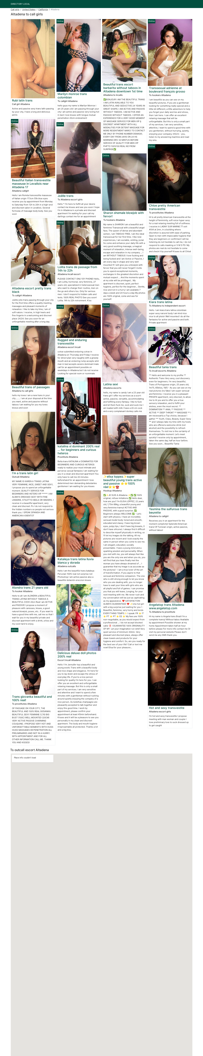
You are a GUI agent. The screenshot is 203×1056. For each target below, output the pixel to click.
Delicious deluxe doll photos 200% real (77, 654)
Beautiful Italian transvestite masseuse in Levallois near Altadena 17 (31, 183)
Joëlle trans (65, 196)
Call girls (15, 9)
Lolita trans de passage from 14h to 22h (77, 268)
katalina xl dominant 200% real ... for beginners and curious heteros (79, 450)
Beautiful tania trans (163, 367)
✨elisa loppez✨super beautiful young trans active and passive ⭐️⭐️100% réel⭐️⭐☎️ (122, 482)
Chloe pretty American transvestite (164, 207)
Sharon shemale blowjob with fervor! (123, 214)
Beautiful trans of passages (31, 387)
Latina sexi (110, 384)
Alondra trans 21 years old (30, 587)
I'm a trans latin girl (25, 473)
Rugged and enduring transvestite (72, 341)
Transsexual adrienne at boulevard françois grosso (167, 89)
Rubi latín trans (22, 100)
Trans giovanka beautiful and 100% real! (32, 698)
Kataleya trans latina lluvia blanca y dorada (76, 560)
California (43, 9)
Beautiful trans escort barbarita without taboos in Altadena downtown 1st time (123, 88)
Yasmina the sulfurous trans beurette (168, 510)
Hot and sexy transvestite (166, 708)
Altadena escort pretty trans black (31, 290)
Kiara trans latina (160, 302)
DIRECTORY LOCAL (20, 4)
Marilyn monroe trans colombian (72, 95)
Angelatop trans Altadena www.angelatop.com (166, 606)
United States (28, 9)
